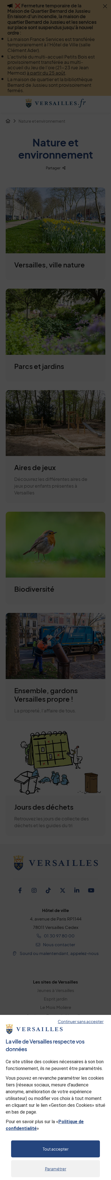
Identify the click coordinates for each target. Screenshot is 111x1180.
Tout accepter (56, 1148)
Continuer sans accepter (81, 1021)
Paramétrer (55, 1168)
